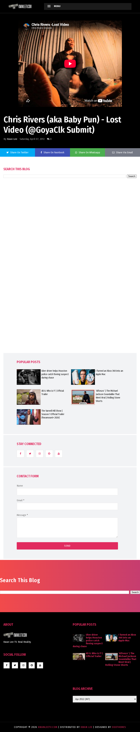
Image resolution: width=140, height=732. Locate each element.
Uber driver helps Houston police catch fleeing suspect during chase (55, 374)
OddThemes (119, 727)
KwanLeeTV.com (48, 727)
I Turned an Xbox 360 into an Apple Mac (109, 372)
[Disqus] (70, 275)
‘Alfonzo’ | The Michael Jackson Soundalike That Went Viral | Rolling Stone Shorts (108, 396)
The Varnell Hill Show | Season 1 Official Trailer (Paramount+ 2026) (52, 414)
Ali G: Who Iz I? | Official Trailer (52, 392)
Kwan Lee (12, 138)
